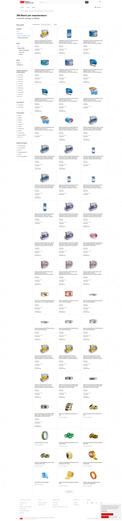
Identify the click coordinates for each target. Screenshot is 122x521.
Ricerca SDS (55, 502)
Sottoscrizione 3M (41, 504)
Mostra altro (69, 491)
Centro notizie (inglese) (42, 502)
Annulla (55, 24)
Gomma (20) (20, 107)
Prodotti (22, 7)
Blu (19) (19, 115)
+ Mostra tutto (19, 96)
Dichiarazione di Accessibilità (43, 517)
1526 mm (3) (20, 88)
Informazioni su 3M (23, 502)
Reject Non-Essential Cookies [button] (107, 514)
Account (98, 7)
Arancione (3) (21, 128)
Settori (28, 7)
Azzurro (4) (20, 124)
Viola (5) (19, 122)
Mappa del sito (76, 504)
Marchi (33, 7)
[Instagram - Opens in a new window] (101, 503)
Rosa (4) (19, 126)
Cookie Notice (104, 511)
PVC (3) (19, 150)
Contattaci (76, 502)
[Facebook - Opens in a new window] (97, 503)
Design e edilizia (45, 24)
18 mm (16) (20, 81)
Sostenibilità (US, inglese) (24, 510)
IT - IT (98, 1)
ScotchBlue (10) (20, 64)
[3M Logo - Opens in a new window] (27, 2)
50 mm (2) (20, 94)
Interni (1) (21, 54)
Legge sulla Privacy (34, 517)
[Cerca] (87, 2)
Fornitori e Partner (23, 508)
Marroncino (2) (21, 133)
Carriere (21, 504)
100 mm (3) (20, 90)
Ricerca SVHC (55, 504)
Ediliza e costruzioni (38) (24, 50)
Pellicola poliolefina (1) (22, 152)
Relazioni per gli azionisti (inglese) (26, 506)
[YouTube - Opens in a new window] (92, 503)
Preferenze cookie (52, 517)
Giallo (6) (20, 120)
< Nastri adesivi (19, 33)
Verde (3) (20, 130)
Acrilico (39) (20, 105)
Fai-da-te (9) (21, 52)
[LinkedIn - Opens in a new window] (88, 503)
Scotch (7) (19, 62)
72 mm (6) (20, 85)
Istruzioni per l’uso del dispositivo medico (60, 506)
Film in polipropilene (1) (22, 156)
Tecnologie (22, 512)
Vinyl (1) (19, 154)
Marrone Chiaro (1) (22, 135)
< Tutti (18, 31)
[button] (113, 517)
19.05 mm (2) (21, 92)
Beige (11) (20, 117)
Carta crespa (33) (21, 145)
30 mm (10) (20, 83)
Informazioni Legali (27, 517)
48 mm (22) (20, 75)
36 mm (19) (20, 79)
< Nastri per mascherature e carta (23, 35)
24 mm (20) (20, 77)
